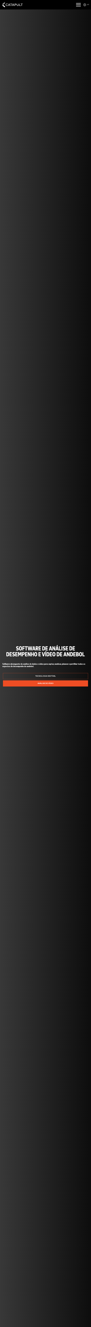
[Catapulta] (12, 4)
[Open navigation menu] (78, 4)
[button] (45, 676)
